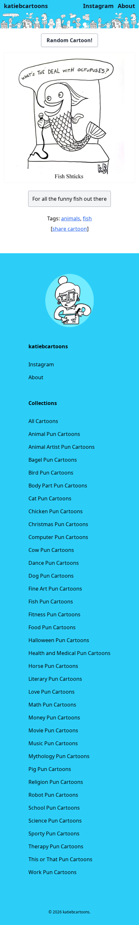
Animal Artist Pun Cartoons (61, 446)
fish (87, 218)
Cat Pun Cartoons (49, 498)
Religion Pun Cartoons (55, 781)
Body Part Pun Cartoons (57, 485)
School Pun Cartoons (54, 807)
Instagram (41, 364)
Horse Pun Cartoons (53, 666)
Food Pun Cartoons (52, 627)
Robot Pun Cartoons (53, 794)
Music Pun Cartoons (53, 743)
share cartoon (69, 228)
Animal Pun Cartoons (54, 434)
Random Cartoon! (69, 40)
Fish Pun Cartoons (50, 601)
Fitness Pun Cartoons (54, 614)
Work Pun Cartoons (52, 872)
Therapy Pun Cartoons (55, 846)
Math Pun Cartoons (52, 704)
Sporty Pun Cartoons (54, 833)
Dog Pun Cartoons (51, 575)
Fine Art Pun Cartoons (55, 588)
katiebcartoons (26, 6)
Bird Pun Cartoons (50, 472)
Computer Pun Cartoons (58, 537)
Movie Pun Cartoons (53, 730)
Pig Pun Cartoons (49, 769)
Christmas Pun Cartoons (58, 524)
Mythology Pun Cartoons (59, 756)
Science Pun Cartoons (55, 820)
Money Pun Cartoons (54, 717)
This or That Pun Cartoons (60, 859)
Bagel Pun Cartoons (52, 459)
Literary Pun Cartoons (55, 678)
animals (70, 218)
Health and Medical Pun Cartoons (69, 653)
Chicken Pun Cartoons (55, 511)
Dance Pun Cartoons (53, 562)
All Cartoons (43, 421)
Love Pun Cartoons (51, 691)
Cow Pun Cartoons (51, 550)
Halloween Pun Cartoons (58, 640)
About (35, 377)
